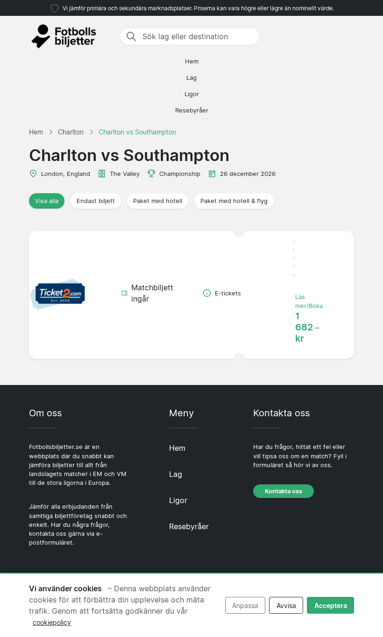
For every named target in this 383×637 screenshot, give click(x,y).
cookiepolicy (52, 622)
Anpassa (245, 605)
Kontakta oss (283, 491)
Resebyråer (191, 110)
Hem (192, 61)
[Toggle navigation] (348, 36)
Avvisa (286, 605)
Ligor (191, 94)
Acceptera (330, 605)
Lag (191, 77)
